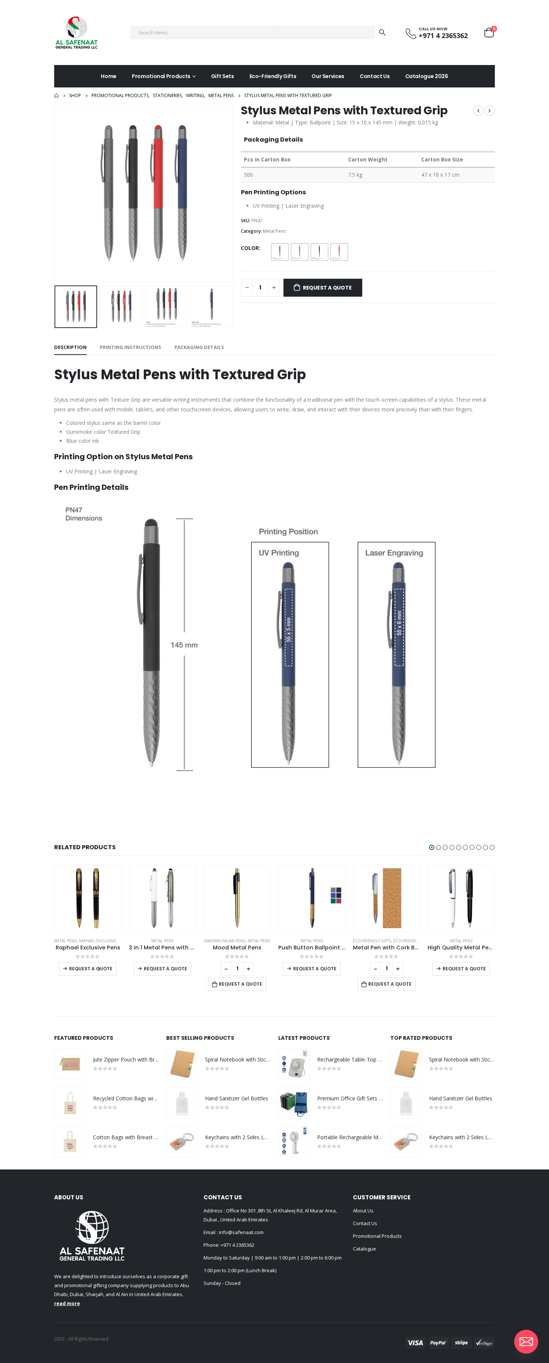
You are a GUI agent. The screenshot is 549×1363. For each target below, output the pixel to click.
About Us (363, 1210)
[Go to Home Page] (56, 95)
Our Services (327, 76)
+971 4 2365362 (237, 1245)
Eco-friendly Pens (412, 940)
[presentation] (56, 193)
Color (250, 247)
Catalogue (364, 1248)
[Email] (526, 1342)
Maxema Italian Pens (224, 940)
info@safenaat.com (241, 1232)
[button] (431, 847)
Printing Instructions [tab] (130, 347)
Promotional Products (161, 76)
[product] (88, 898)
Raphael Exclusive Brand (104, 940)
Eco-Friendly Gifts (273, 76)
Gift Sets (222, 76)
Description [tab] (70, 347)
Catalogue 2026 (426, 76)
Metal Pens (274, 231)
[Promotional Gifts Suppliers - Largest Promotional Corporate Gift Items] (76, 32)
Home (109, 76)
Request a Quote (327, 287)
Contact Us (375, 76)
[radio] (280, 252)
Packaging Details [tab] (199, 347)
